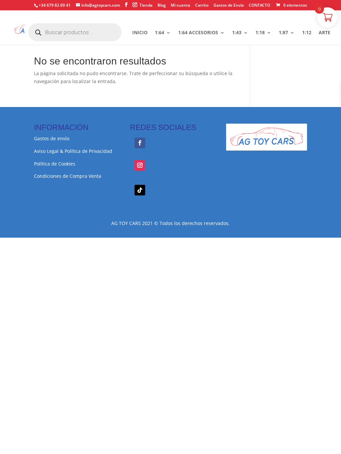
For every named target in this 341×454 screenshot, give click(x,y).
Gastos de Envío (228, 5)
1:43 (236, 33)
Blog (162, 5)
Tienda (146, 5)
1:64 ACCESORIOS (198, 33)
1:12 (306, 33)
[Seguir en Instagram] (140, 165)
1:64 (159, 33)
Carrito (201, 5)
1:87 (283, 33)
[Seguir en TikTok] (140, 190)
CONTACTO (259, 5)
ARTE (324, 33)
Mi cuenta (180, 5)
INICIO (140, 33)
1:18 (260, 33)
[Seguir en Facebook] (140, 143)
